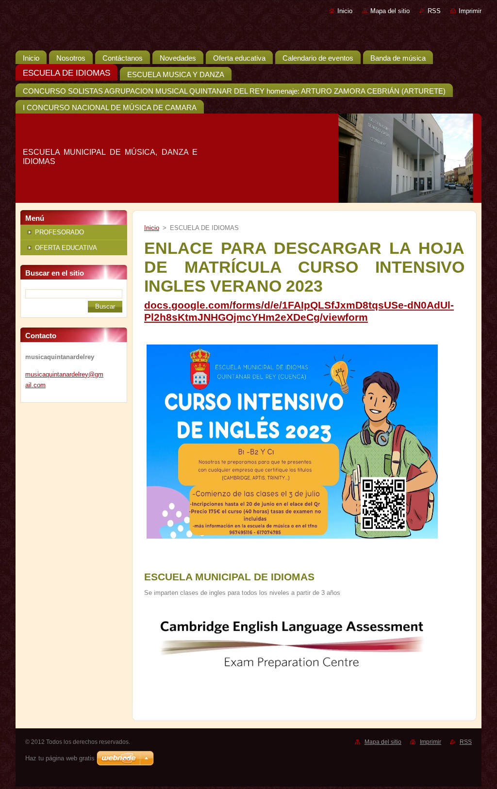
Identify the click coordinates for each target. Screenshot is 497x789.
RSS (434, 11)
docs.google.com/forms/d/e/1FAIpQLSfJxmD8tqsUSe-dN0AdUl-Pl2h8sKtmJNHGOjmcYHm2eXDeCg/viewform (299, 311)
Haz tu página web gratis (60, 758)
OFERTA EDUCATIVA (66, 247)
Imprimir (470, 11)
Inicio (344, 11)
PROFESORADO (59, 232)
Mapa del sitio (390, 11)
